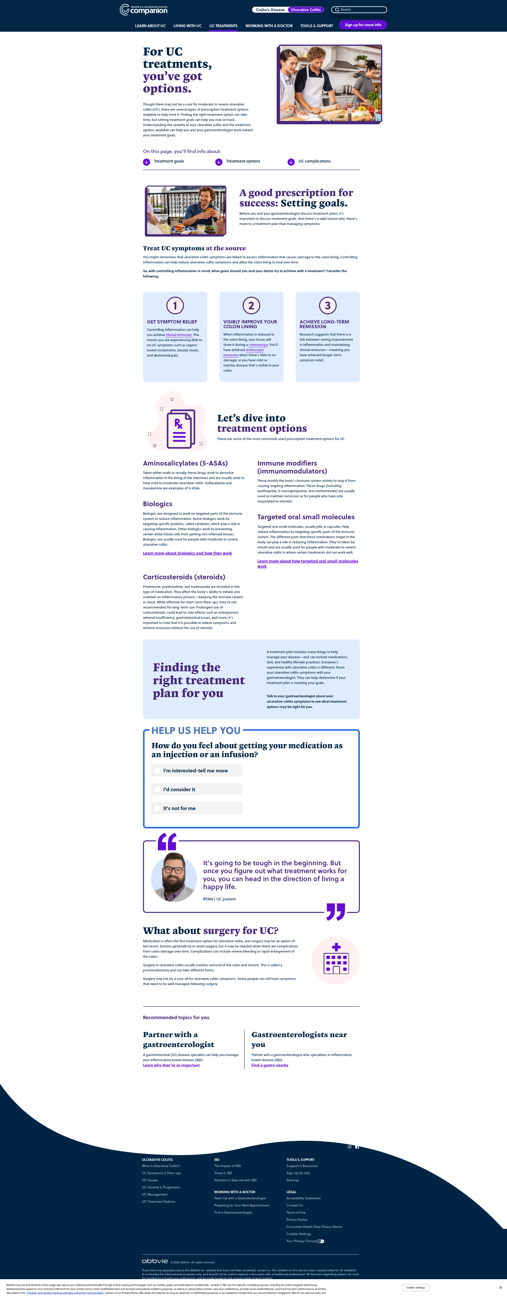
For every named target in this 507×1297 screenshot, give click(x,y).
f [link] (356, 1147)
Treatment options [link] (243, 161)
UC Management (155, 1194)
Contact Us (295, 1205)
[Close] (500, 1287)
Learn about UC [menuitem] (150, 25)
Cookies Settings (299, 1234)
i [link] (348, 1147)
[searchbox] (359, 9)
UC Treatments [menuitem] (223, 25)
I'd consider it (179, 789)
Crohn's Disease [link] (270, 9)
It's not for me (179, 808)
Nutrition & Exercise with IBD (235, 1180)
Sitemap (293, 1180)
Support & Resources (302, 1166)
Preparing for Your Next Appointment (242, 1205)
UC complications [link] (315, 161)
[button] (337, 10)
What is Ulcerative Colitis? (161, 1166)
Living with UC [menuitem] (187, 25)
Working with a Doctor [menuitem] (269, 25)
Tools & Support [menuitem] (316, 25)
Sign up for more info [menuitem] (363, 24)
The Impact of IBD (227, 1166)
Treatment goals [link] (169, 161)
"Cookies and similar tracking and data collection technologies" (65, 1293)
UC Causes (150, 1180)
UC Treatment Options (158, 1201)
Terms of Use (296, 1212)
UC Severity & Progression (161, 1187)
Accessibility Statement (304, 1198)
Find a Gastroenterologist (233, 1212)
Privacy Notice (297, 1219)
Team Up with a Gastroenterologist (240, 1198)
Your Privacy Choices (302, 1241)
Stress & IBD (223, 1173)
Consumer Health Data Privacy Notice (314, 1226)
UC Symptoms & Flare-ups (161, 1173)
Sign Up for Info (298, 1173)
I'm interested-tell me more (195, 770)
